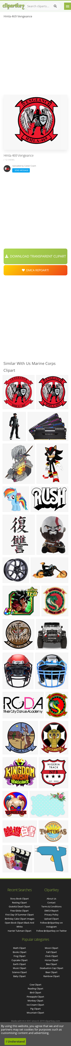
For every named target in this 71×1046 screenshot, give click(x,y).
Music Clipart (19, 968)
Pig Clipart (35, 1008)
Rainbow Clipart (51, 976)
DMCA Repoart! (37, 270)
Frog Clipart (20, 956)
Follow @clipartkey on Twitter (51, 930)
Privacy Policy (51, 914)
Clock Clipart (51, 956)
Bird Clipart (35, 992)
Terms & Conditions (51, 906)
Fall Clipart (51, 952)
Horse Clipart (51, 960)
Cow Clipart (35, 984)
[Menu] (67, 6)
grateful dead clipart (19, 906)
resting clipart (19, 902)
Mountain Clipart (35, 1012)
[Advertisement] (35, 57)
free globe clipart (19, 910)
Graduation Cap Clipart (51, 968)
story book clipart (19, 898)
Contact (51, 902)
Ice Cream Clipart (35, 1004)
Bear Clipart (51, 972)
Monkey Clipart (35, 1000)
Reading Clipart (35, 988)
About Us (51, 898)
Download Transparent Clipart (37, 256)
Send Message (21, 170)
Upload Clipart (51, 918)
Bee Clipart (51, 964)
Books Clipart (19, 952)
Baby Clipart (19, 976)
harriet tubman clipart (19, 930)
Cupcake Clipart (20, 960)
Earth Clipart (19, 964)
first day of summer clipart (19, 914)
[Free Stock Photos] (13, 5)
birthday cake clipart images (19, 918)
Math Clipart (19, 948)
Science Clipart (19, 972)
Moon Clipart (51, 948)
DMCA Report (51, 910)
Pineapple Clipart (35, 996)
